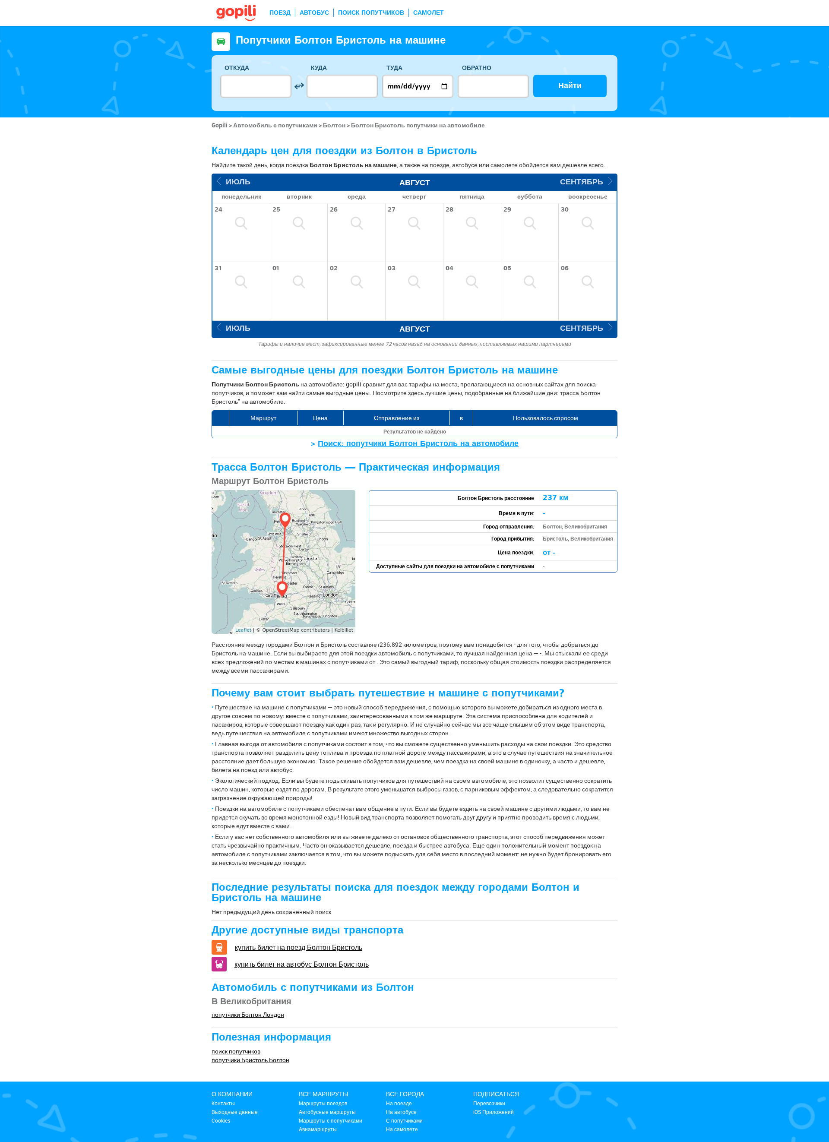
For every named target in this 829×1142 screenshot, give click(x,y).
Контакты (223, 1103)
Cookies (221, 1120)
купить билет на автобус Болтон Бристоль (301, 964)
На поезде (399, 1103)
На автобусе (401, 1111)
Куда (319, 68)
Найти (570, 85)
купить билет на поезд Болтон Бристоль (298, 947)
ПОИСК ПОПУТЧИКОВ (371, 13)
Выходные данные (235, 1111)
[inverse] (299, 86)
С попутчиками (404, 1120)
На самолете (402, 1129)
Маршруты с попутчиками (330, 1120)
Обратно (476, 68)
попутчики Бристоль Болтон (250, 1060)
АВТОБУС (314, 13)
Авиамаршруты (318, 1129)
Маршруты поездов (323, 1103)
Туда (394, 68)
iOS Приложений (493, 1111)
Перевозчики (489, 1103)
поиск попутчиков (236, 1051)
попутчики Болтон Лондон (248, 1014)
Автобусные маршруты (327, 1111)
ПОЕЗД (280, 13)
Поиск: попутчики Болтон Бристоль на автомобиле (418, 443)
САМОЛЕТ (428, 13)
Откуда (237, 68)
